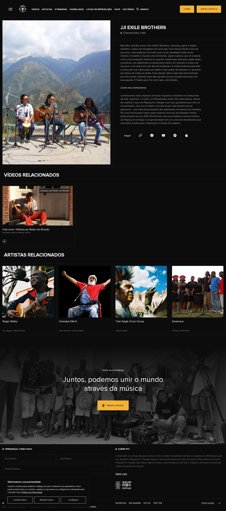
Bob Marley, (6, 232)
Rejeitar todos (47, 500)
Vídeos (36, 9)
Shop (117, 9)
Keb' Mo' (28, 232)
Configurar (73, 500)
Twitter (157, 503)
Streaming (61, 9)
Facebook (120, 503)
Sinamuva (177, 321)
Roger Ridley (10, 321)
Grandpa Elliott (68, 321)
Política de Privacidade (32, 492)
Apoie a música (115, 405)
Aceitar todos (20, 500)
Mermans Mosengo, (18, 232)
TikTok (147, 503)
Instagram (135, 503)
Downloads (77, 9)
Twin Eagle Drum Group (129, 321)
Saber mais (121, 474)
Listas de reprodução (99, 9)
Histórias (128, 9)
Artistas (47, 9)
